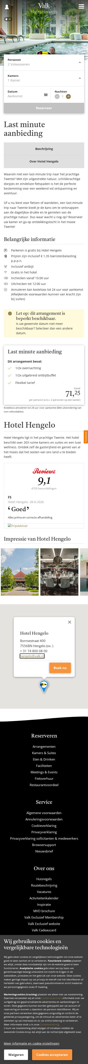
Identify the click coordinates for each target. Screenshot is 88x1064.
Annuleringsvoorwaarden (44, 819)
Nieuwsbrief (44, 851)
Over (44, 161)
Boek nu (60, 668)
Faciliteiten (44, 766)
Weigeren (16, 1054)
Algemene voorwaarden (44, 813)
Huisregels (44, 879)
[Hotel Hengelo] (44, 10)
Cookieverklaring (49, 1024)
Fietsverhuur (44, 778)
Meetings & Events (44, 772)
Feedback (85, 437)
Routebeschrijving (44, 885)
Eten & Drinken (44, 759)
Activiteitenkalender (44, 898)
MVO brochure (44, 911)
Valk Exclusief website (44, 924)
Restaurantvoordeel (44, 785)
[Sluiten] (70, 622)
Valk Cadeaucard (44, 930)
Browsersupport (44, 845)
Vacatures (44, 892)
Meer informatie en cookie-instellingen (31, 1043)
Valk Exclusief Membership (44, 917)
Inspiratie (44, 904)
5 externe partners (51, 998)
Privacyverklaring (44, 832)
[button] (44, 687)
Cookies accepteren (52, 1054)
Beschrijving (44, 149)
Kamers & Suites (44, 753)
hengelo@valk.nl (32, 656)
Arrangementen (44, 746)
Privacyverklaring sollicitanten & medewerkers (44, 838)
